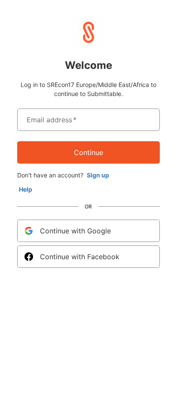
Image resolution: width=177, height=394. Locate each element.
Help (25, 189)
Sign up (98, 175)
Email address (51, 120)
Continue (88, 152)
